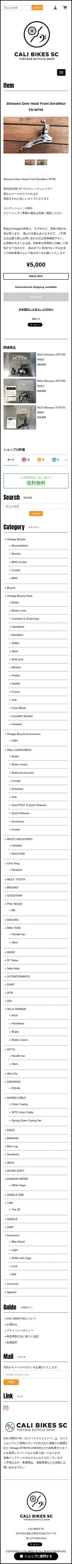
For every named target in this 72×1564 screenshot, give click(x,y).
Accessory (18, 821)
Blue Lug (12, 1146)
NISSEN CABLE (16, 1097)
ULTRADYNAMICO (18, 976)
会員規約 (12, 1342)
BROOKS (12, 887)
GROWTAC (14, 1081)
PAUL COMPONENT (19, 749)
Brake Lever (19, 610)
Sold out (36, 296)
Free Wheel (19, 707)
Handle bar (18, 934)
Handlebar (18, 626)
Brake (15, 602)
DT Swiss (12, 960)
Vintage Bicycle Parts (19, 595)
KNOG (11, 1130)
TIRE (10, 1202)
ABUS (10, 1162)
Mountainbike (20, 545)
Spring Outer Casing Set (26, 1120)
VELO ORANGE (16, 1009)
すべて (10, 459)
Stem (15, 651)
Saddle (16, 683)
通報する (36, 319)
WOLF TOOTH (16, 879)
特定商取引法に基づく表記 (23, 1336)
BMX (14, 578)
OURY (11, 984)
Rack (15, 1015)
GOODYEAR (14, 895)
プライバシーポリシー (20, 1330)
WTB (10, 992)
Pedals (16, 675)
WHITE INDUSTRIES (19, 839)
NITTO (11, 1049)
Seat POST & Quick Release (29, 805)
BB (13, 910)
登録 (11, 1382)
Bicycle (11, 587)
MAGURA (13, 919)
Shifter (16, 643)
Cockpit (16, 780)
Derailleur (17, 634)
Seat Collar (18, 853)
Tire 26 (16, 1209)
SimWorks (13, 1154)
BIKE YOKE (14, 927)
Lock (14, 1266)
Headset (17, 724)
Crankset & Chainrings (25, 618)
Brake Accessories (23, 772)
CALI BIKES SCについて (21, 1318)
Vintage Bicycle (16, 539)
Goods (16, 829)
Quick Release (20, 813)
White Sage (19, 1185)
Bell (14, 1274)
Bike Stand (18, 1241)
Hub (14, 699)
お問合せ (12, 1324)
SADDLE (12, 1219)
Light (15, 740)
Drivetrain (17, 788)
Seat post (17, 659)
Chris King (13, 863)
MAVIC (11, 952)
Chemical (12, 1283)
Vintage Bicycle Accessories (24, 733)
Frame (16, 691)
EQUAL (16, 1088)
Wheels (16, 667)
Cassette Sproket (22, 716)
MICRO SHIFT (16, 1170)
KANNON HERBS (17, 1178)
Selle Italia (13, 968)
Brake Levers (20, 764)
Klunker (16, 553)
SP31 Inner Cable (22, 1112)
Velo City (12, 1073)
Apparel (11, 1292)
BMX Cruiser (19, 562)
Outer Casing (20, 1104)
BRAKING (13, 1138)
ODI (9, 1000)
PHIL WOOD (14, 903)
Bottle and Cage (21, 1258)
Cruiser (16, 570)
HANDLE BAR (15, 1194)
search (37, 7)
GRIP (10, 1227)
